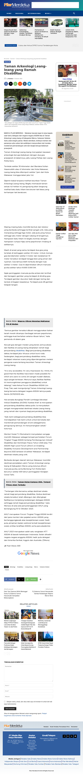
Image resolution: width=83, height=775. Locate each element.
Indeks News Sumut (50, 759)
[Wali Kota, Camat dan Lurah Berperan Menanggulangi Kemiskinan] (45, 614)
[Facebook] (6, 84)
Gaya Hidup (67, 79)
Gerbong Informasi (20, 764)
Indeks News (36, 759)
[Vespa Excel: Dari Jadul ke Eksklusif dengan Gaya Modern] (10, 22)
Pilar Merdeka (67, 761)
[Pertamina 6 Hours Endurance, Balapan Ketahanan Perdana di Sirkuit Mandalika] (41, 22)
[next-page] (8, 653)
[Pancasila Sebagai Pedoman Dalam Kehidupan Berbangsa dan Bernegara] (11, 636)
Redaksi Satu (26, 759)
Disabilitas (20, 567)
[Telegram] (29, 84)
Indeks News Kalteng (65, 759)
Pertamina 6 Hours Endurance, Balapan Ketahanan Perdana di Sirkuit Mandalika (41, 34)
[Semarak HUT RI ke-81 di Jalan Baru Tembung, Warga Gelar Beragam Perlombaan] (67, 71)
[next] (77, 45)
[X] (11, 84)
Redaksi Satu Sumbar (36, 764)
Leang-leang (28, 567)
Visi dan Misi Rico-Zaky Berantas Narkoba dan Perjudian (73, 237)
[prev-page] (5, 653)
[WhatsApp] (15, 84)
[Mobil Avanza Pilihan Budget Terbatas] (57, 22)
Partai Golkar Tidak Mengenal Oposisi (61, 236)
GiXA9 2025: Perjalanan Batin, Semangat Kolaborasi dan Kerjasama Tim (72, 33)
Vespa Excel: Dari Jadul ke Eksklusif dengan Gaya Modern (10, 32)
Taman (7, 569)
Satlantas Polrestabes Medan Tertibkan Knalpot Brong (25, 32)
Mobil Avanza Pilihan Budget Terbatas (55, 31)
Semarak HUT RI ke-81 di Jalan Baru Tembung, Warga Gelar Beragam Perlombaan (67, 83)
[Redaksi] (5, 79)
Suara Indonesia (43, 761)
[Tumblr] (25, 84)
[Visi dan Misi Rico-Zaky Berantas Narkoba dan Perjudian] (73, 226)
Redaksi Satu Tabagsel (71, 764)
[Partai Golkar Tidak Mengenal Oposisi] (61, 226)
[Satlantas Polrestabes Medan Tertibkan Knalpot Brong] (26, 22)
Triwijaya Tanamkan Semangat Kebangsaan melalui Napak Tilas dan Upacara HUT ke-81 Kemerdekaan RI (28, 625)
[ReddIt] (20, 84)
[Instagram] (68, 736)
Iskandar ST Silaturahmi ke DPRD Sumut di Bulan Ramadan (60, 211)
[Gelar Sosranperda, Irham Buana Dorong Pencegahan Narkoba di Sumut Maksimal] (28, 636)
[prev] (74, 45)
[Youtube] (75, 736)
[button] (74, 13)
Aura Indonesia (55, 761)
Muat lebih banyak (67, 187)
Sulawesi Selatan (44, 567)
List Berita (32, 761)
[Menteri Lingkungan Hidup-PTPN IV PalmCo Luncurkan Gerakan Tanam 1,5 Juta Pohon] (11, 614)
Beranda (6, 59)
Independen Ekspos (12, 761)
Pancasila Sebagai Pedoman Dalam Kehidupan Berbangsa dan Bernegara (70, 179)
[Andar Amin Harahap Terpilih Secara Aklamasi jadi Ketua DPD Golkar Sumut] (73, 199)
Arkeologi (12, 567)
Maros (36, 567)
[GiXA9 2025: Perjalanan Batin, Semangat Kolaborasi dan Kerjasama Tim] (72, 22)
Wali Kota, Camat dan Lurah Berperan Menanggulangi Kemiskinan (70, 169)
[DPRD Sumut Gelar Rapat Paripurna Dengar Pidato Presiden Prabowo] (45, 636)
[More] (40, 579)
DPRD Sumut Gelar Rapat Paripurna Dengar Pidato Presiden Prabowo (45, 645)
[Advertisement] (55, 5)
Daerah (12, 59)
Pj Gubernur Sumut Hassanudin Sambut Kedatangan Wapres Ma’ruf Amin (42, 594)
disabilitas (20, 351)
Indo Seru (23, 761)
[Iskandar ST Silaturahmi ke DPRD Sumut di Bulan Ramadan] (61, 199)
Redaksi (10, 78)
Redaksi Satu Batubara (53, 764)
